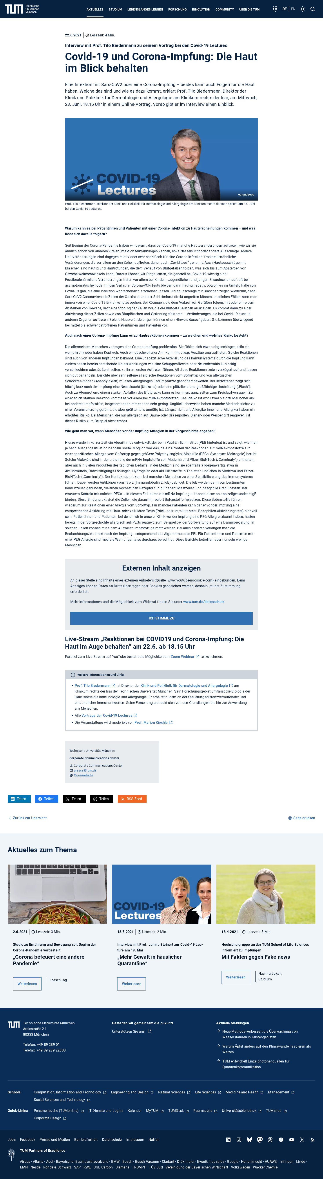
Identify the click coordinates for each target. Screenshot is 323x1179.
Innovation (201, 9)
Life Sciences (206, 1092)
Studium (115, 9)
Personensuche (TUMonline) (57, 1111)
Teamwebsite (83, 775)
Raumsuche (203, 1111)
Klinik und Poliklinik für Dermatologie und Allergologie (184, 686)
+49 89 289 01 (48, 1045)
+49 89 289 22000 (51, 1050)
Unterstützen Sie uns (129, 1031)
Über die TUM (249, 9)
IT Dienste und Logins (106, 1111)
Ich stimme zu (161, 618)
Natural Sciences (172, 1092)
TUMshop (274, 1111)
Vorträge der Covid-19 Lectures (107, 715)
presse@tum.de (85, 770)
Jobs (12, 1140)
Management (279, 1092)
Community (225, 9)
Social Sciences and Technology (60, 1100)
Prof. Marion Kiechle (151, 722)
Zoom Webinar (182, 657)
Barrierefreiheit (86, 1140)
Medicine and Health (242, 1092)
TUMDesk (176, 1111)
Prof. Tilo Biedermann (92, 686)
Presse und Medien (55, 1140)
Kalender (135, 1111)
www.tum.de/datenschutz (203, 602)
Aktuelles (95, 9)
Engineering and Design (130, 1092)
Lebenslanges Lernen (145, 9)
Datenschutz (112, 1140)
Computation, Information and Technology (68, 1092)
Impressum (135, 1140)
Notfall (154, 1140)
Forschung (177, 9)
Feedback (27, 1140)
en (293, 9)
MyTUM (153, 1111)
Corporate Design (48, 1118)
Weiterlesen (27, 984)
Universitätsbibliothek (239, 1111)
